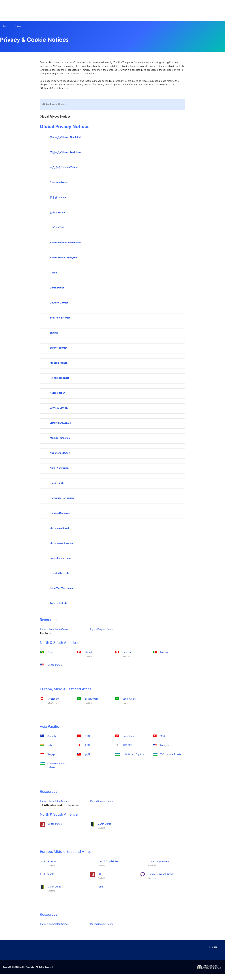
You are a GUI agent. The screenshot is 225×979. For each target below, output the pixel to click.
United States (54, 665)
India (49, 745)
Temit (100, 886)
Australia (51, 736)
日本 (87, 745)
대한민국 (127, 745)
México (164, 652)
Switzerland (53, 698)
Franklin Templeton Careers (54, 629)
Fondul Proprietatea (108, 861)
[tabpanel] (112, 373)
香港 (162, 736)
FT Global (213, 946)
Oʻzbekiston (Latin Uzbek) (56, 765)
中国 (87, 736)
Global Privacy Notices (54, 104)
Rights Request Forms (101, 629)
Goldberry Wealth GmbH (161, 874)
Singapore (52, 754)
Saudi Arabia (91, 698)
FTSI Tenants (47, 874)
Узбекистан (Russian (171, 754)
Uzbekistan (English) (133, 754)
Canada (89, 652)
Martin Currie (104, 824)
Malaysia (164, 745)
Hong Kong (129, 736)
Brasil (50, 652)
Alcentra (51, 861)
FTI (99, 874)
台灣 (87, 754)
